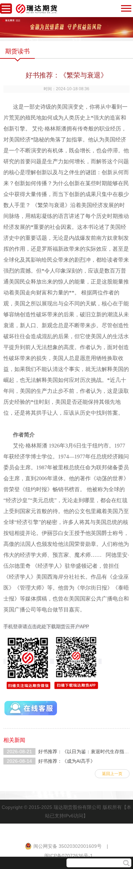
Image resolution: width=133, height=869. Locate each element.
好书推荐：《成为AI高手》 (66, 761)
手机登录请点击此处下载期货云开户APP (46, 626)
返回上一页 (112, 773)
